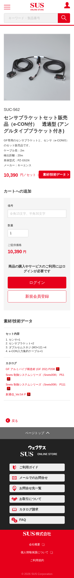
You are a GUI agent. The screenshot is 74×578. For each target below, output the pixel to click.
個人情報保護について (34, 552)
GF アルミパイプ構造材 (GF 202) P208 (30, 369)
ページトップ (34, 433)
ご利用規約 (37, 560)
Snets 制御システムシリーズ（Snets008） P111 (36, 384)
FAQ (22, 519)
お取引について (30, 499)
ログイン (37, 282)
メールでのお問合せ (33, 477)
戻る (15, 420)
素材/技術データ (54, 174)
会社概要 (34, 544)
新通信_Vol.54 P (16, 394)
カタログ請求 (28, 509)
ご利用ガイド (28, 467)
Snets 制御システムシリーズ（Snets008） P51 (35, 374)
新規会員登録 (37, 296)
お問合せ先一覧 (30, 488)
